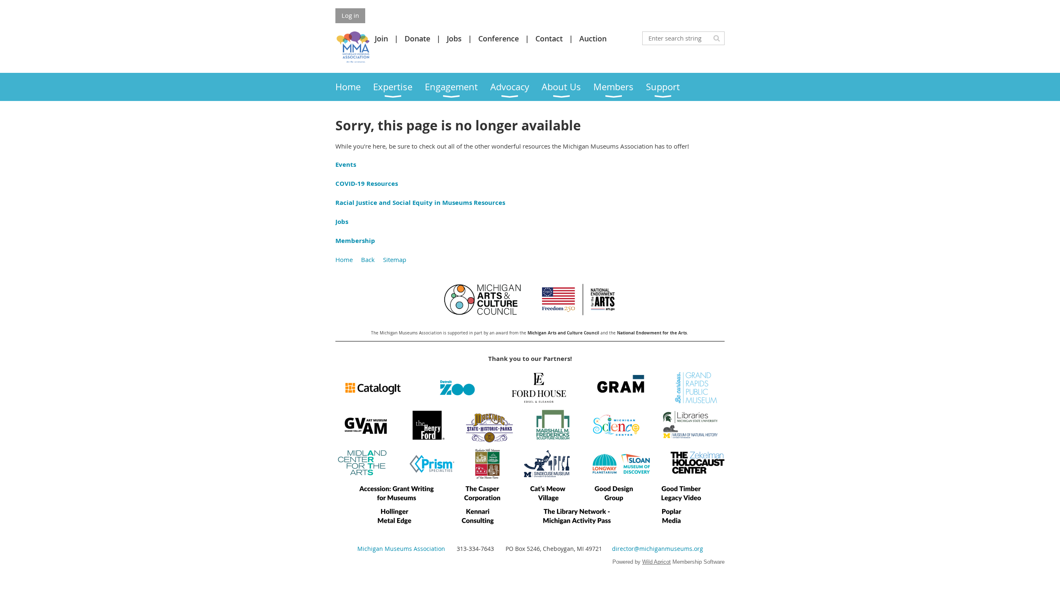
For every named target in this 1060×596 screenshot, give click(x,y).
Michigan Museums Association (401, 549)
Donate (417, 38)
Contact (549, 38)
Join (381, 38)
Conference (498, 38)
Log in (350, 15)
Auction (593, 38)
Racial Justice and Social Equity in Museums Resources (420, 202)
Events (345, 164)
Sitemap (394, 259)
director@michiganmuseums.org (657, 549)
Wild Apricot (656, 562)
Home (344, 259)
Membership (355, 240)
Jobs (454, 38)
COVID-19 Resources (366, 183)
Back (368, 259)
